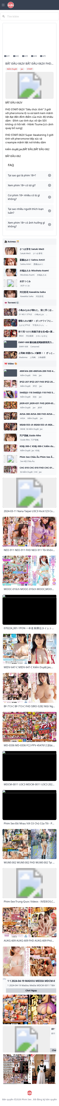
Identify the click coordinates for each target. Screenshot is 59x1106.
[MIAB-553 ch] (10, 426)
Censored (35, 346)
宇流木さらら (38, 325)
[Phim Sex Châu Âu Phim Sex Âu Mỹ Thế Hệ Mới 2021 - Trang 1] (10, 459)
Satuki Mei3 (25, 253)
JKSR (40, 407)
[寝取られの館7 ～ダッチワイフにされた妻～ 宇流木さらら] (10, 322)
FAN (35, 375)
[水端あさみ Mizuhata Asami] (10, 272)
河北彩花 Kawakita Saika (33, 292)
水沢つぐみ (25, 281)
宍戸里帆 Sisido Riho (30, 435)
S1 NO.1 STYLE (25, 314)
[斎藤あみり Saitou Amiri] (10, 261)
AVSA (22, 418)
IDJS (35, 397)
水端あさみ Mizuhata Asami (34, 270)
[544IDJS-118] (10, 394)
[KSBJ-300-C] (10, 448)
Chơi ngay (31, 990)
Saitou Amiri (25, 264)
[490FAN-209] (10, 373)
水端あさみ (41, 275)
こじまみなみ (52, 314)
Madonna (23, 357)
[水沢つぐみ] (10, 283)
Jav (40, 375)
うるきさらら (52, 325)
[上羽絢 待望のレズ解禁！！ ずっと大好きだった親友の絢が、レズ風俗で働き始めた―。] (10, 355)
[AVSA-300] (10, 416)
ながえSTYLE (24, 325)
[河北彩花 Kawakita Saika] (10, 294)
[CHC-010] (10, 469)
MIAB (22, 429)
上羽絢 (33, 357)
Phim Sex (26, 1099)
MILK (21, 336)
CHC (36, 472)
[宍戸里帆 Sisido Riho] (10, 437)
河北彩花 (39, 296)
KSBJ (37, 450)
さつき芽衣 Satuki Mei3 (32, 249)
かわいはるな (41, 336)
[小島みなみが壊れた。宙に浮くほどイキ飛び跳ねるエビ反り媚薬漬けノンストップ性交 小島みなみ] (10, 312)
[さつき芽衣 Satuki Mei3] (10, 251)
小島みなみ (39, 314)
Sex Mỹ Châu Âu (27, 461)
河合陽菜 (30, 336)
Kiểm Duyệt (25, 375)
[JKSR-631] (10, 405)
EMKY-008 (23, 346)
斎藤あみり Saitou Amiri (32, 259)
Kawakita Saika (26, 296)
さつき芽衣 (37, 253)
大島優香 (42, 357)
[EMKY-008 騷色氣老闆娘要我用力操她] (10, 344)
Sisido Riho (25, 440)
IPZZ (35, 386)
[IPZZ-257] (10, 383)
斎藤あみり (38, 264)
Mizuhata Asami (27, 275)
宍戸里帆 (35, 440)
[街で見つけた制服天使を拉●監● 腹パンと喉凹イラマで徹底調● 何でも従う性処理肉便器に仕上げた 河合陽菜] (10, 333)
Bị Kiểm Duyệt (32, 429)
